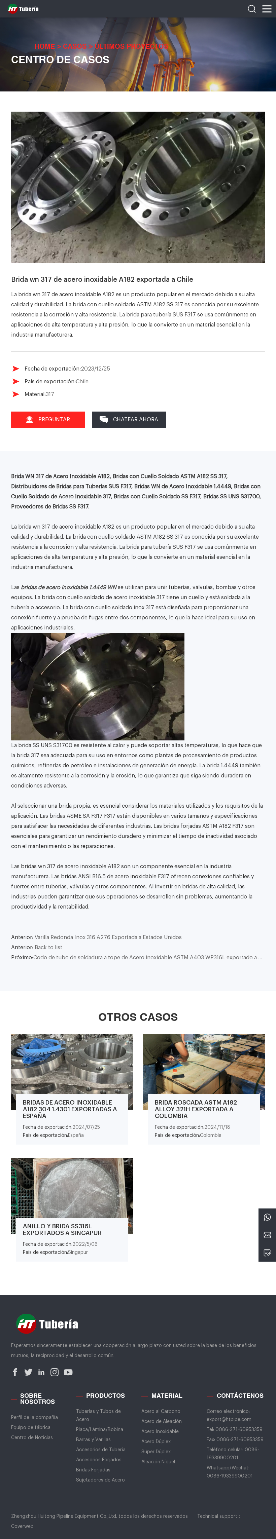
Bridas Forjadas (93, 1470)
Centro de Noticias (32, 1437)
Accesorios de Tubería (101, 1450)
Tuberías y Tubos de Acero (98, 1415)
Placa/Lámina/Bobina (99, 1429)
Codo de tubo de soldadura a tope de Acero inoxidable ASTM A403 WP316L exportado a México (138, 957)
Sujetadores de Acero (100, 1480)
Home (45, 47)
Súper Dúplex (156, 1452)
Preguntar (54, 419)
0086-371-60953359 (239, 1429)
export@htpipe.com (229, 1419)
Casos (75, 47)
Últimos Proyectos (131, 47)
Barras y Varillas (93, 1439)
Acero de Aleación (161, 1421)
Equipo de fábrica (30, 1427)
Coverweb (22, 1526)
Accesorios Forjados (99, 1460)
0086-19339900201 (230, 1476)
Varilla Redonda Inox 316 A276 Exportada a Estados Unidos (96, 937)
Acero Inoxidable (160, 1431)
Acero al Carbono (160, 1411)
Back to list (36, 947)
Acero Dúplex (156, 1441)
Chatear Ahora (135, 419)
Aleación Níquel (158, 1462)
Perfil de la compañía (34, 1417)
